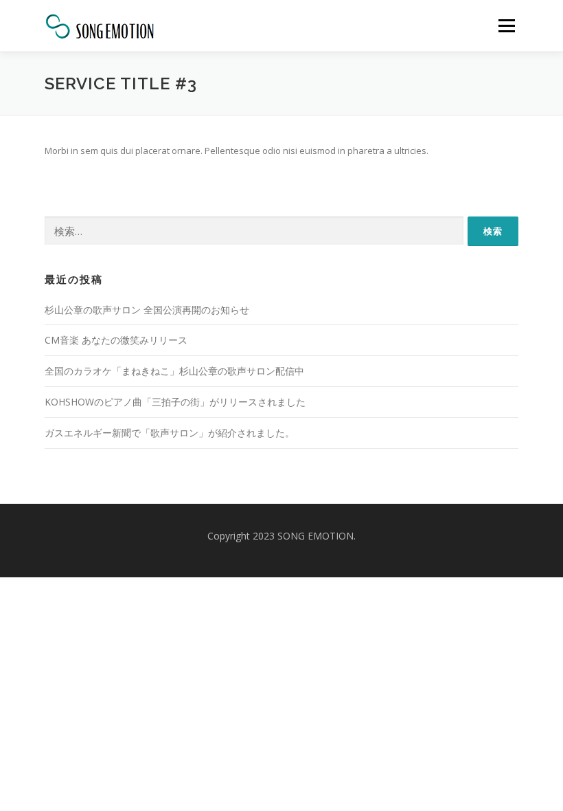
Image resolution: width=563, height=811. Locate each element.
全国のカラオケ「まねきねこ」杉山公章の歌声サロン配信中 (174, 370)
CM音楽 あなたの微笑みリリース (116, 339)
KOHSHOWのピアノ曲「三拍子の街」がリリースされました (175, 401)
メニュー (506, 25)
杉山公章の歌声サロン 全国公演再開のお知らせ (147, 309)
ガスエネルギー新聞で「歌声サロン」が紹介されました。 (170, 432)
